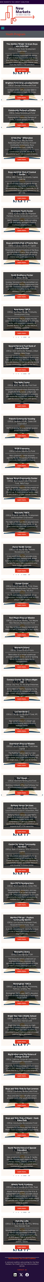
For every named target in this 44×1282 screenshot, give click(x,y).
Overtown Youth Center (22, 211)
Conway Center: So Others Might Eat (22, 680)
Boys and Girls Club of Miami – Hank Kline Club (22, 1119)
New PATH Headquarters (22, 883)
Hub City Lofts (22, 1221)
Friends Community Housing (22, 419)
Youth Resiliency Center (22, 275)
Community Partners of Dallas (22, 110)
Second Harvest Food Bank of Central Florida (22, 347)
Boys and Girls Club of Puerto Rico (22, 243)
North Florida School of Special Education (22, 1149)
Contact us (22, 1270)
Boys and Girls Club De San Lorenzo (22, 1088)
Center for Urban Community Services (22, 845)
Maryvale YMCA (22, 512)
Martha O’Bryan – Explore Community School (22, 918)
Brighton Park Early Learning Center (22, 83)
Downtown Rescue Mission (22, 743)
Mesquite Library (22, 952)
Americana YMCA (22, 309)
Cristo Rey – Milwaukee (22, 138)
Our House (22, 778)
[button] (2, 28)
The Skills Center (22, 382)
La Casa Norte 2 (22, 711)
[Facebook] (27, 1275)
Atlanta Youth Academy (22, 1184)
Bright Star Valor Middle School (22, 1016)
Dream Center (22, 583)
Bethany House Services (22, 805)
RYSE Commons (22, 448)
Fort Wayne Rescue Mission (22, 618)
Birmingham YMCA (22, 984)
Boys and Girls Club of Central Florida (22, 173)
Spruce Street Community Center (22, 478)
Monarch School (22, 647)
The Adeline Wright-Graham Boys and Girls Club (22, 45)
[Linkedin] (15, 1275)
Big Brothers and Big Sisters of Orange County (22, 1055)
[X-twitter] (21, 1275)
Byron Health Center (22, 547)
